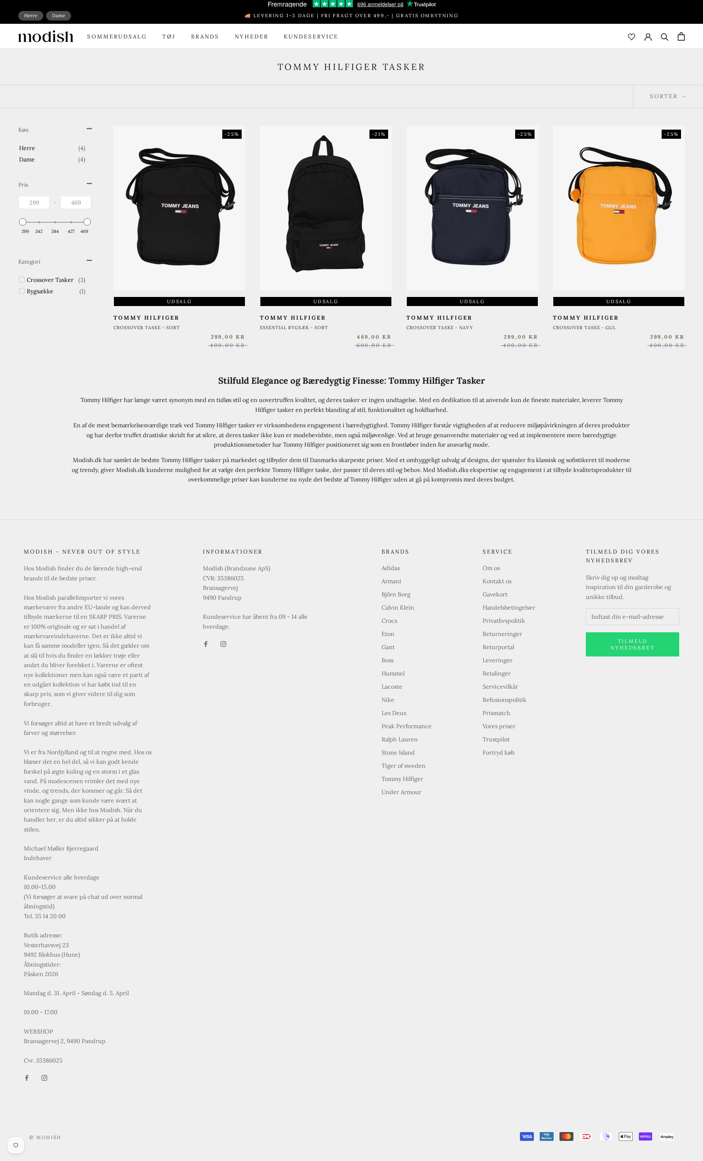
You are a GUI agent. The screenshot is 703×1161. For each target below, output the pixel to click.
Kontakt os (497, 581)
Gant (388, 647)
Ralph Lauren (400, 739)
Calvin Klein (398, 607)
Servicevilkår (500, 686)
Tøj (169, 36)
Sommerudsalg (117, 36)
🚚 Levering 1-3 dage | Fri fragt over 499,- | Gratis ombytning (352, 15)
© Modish (45, 1137)
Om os (491, 568)
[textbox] (34, 202)
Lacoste (392, 686)
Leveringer (498, 660)
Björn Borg (396, 594)
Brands (205, 36)
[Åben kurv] (681, 36)
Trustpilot (496, 739)
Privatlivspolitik (504, 620)
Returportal (498, 647)
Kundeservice (311, 36)
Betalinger (497, 673)
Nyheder (251, 36)
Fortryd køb (498, 752)
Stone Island (398, 752)
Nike (388, 699)
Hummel (393, 673)
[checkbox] (52, 148)
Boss (388, 660)
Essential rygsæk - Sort (294, 327)
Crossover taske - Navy (439, 327)
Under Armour (401, 792)
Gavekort (495, 594)
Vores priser (499, 726)
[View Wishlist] (631, 36)
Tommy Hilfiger (402, 778)
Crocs (389, 620)
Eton (388, 633)
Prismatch (496, 713)
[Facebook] (27, 1077)
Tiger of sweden (403, 765)
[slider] (22, 222)
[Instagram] (44, 1077)
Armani (391, 581)
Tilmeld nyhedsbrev (632, 644)
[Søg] (665, 36)
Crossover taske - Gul (584, 327)
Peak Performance (407, 726)
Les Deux (394, 713)
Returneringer (502, 633)
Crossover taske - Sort (147, 327)
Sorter (665, 96)
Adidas (391, 568)
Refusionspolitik (505, 699)
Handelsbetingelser (509, 607)
